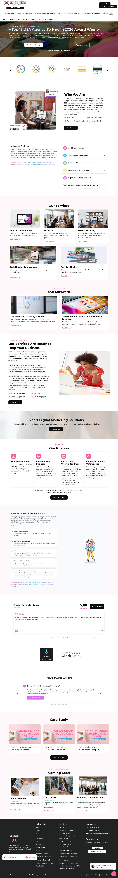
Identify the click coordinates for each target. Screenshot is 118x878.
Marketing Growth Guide (44, 863)
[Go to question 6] (58, 704)
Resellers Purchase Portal (68, 856)
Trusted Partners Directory (45, 856)
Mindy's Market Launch (67, 869)
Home (5, 19)
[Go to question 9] (62, 704)
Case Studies (40, 866)
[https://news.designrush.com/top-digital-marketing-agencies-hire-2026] (20, 69)
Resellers (26, 19)
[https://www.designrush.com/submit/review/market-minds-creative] (46, 654)
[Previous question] (17, 693)
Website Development (67, 830)
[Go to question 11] (65, 704)
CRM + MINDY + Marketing (68, 863)
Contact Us (51, 19)
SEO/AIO (62, 827)
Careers (83, 875)
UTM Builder (40, 851)
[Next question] (100, 693)
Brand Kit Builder (42, 854)
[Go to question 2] (52, 704)
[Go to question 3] (54, 704)
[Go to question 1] (51, 704)
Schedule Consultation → (36, 696)
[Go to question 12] (66, 704)
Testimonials (40, 838)
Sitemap (48, 875)
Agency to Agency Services (68, 854)
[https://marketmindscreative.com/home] (15, 3)
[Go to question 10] (63, 704)
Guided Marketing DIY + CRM (69, 866)
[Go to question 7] (59, 704)
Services (18, 19)
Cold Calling (63, 838)
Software (34, 19)
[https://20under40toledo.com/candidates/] (36, 69)
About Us (42, 19)
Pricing (11, 19)
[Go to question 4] (55, 704)
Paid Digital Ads (64, 833)
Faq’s (37, 841)
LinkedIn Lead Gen (65, 841)
